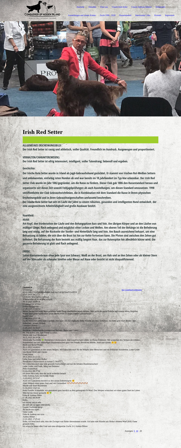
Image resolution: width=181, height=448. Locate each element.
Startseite (80, 7)
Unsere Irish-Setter (119, 7)
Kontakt (157, 15)
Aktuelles (92, 7)
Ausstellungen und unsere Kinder (82, 15)
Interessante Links (142, 15)
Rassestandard (125, 15)
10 (137, 431)
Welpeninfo (160, 7)
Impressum (169, 15)
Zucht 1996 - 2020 (107, 15)
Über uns (104, 7)
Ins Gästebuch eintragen (132, 290)
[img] (30, 10)
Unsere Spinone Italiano (141, 7)
